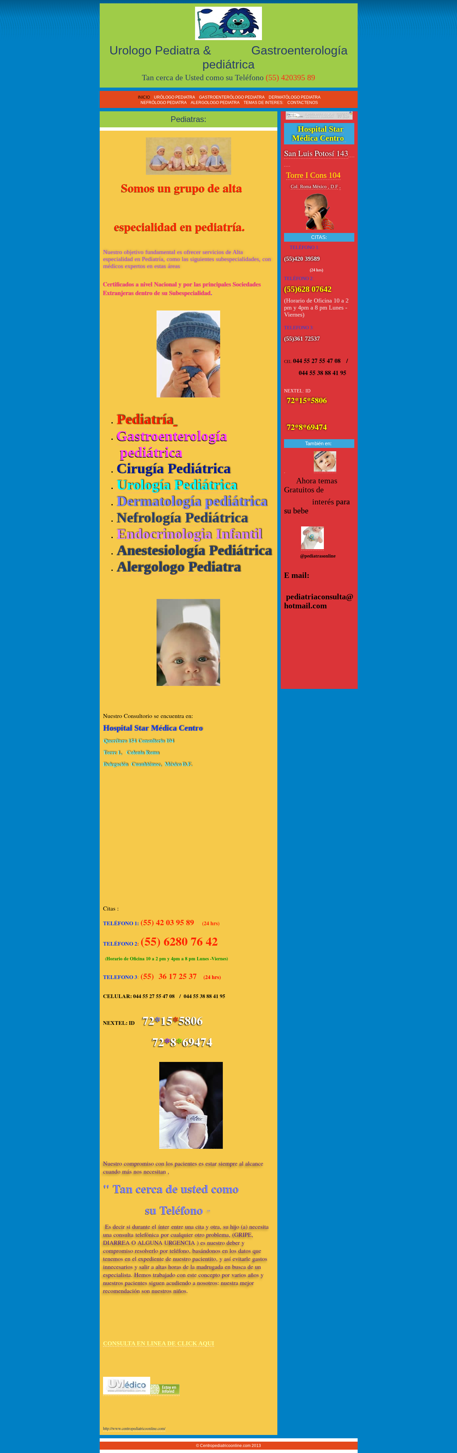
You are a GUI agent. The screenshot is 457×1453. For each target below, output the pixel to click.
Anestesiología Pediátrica (194, 550)
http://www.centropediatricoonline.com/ (134, 1428)
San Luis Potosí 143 (316, 153)
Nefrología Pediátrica (182, 517)
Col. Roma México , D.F (314, 186)
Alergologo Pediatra (178, 567)
